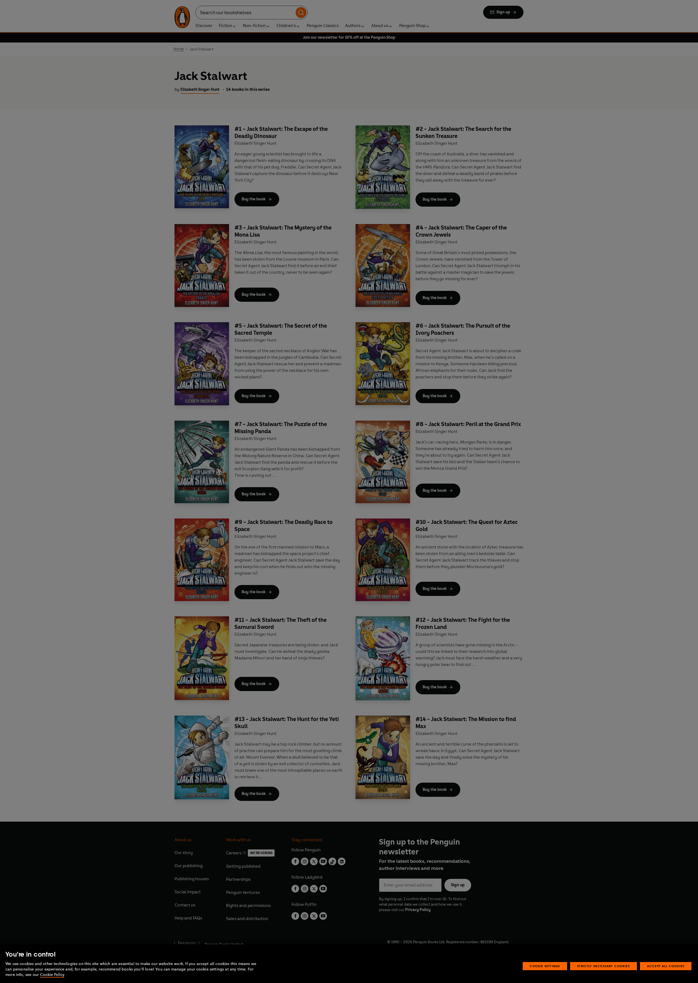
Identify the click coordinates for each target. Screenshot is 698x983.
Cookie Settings (545, 966)
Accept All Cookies (665, 966)
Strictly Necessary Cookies (603, 966)
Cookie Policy (52, 974)
